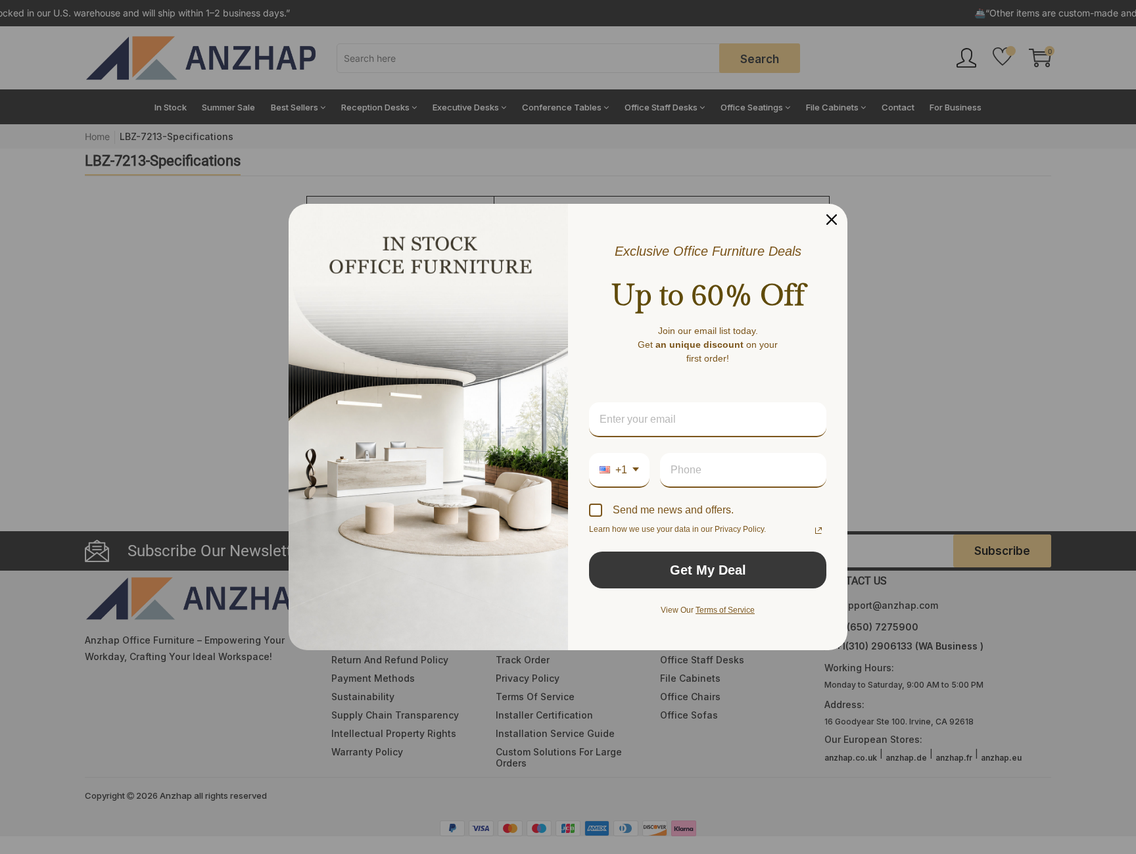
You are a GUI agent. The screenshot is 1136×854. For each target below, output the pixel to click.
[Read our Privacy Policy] (818, 530)
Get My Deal (708, 570)
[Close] (831, 219)
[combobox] (619, 470)
